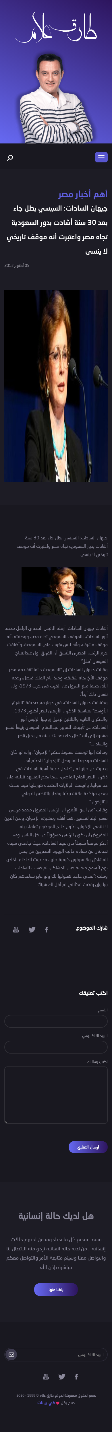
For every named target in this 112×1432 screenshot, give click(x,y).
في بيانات (46, 1402)
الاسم (103, 1009)
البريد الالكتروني (95, 1035)
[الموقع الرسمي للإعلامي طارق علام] (56, 26)
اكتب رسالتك (97, 1061)
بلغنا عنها (56, 1289)
